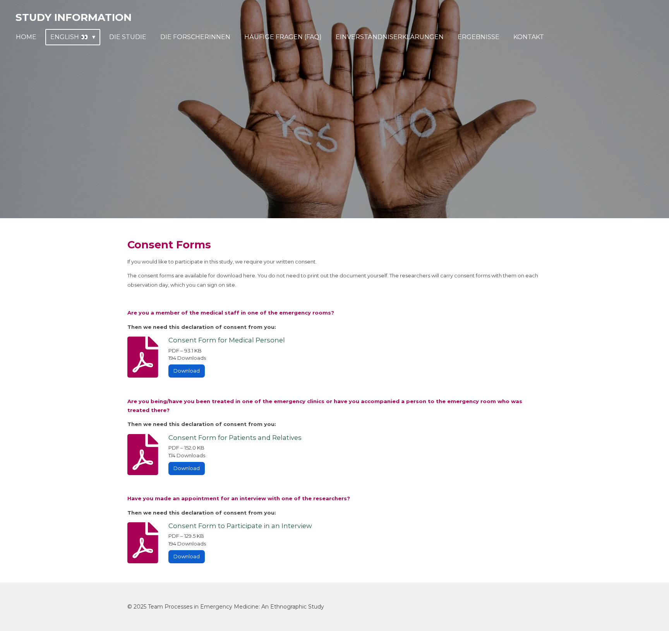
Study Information (73, 17)
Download (186, 371)
